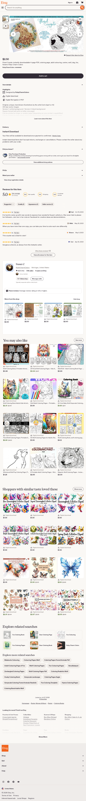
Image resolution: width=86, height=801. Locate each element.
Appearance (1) (33, 204)
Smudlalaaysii (74, 666)
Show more (78, 489)
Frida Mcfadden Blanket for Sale (74, 734)
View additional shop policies (43, 162)
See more (79, 340)
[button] (37, 279)
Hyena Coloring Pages (71, 683)
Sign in (70, 2)
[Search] (82, 7)
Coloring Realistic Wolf (60, 672)
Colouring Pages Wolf (33, 661)
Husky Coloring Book (13, 678)
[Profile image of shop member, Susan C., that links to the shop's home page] (17, 274)
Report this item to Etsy (74, 55)
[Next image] (79, 34)
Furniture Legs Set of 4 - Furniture (12, 734)
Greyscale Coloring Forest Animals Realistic (21, 683)
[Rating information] (17, 271)
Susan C (20, 264)
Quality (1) (21, 204)
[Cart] (82, 2)
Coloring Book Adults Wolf (15, 689)
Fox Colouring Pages (57, 666)
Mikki (71, 223)
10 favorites (43, 699)
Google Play (25, 777)
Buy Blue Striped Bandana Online (50, 718)
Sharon (71, 232)
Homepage (25, 703)
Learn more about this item (43, 118)
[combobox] (42, 7)
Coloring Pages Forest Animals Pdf (58, 661)
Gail (72, 212)
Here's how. (56, 136)
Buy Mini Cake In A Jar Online (73, 718)
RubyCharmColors (9, 67)
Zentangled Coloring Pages (15, 672)
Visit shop (76, 299)
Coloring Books (59, 703)
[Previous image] (13, 34)
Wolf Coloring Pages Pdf (39, 672)
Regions (31, 798)
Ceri (72, 242)
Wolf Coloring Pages (37, 666)
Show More (43, 737)
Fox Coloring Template (50, 683)
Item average (16, 193)
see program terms (24, 157)
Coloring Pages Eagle (53, 678)
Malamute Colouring (12, 661)
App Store (9, 777)
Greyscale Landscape (33, 678)
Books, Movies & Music (38, 703)
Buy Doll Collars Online (52, 733)
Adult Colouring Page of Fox (15, 666)
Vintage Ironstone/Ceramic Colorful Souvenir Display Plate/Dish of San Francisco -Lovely (31, 721)
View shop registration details (13, 180)
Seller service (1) (47, 204)
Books (50, 703)
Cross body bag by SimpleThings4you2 (10, 718)
